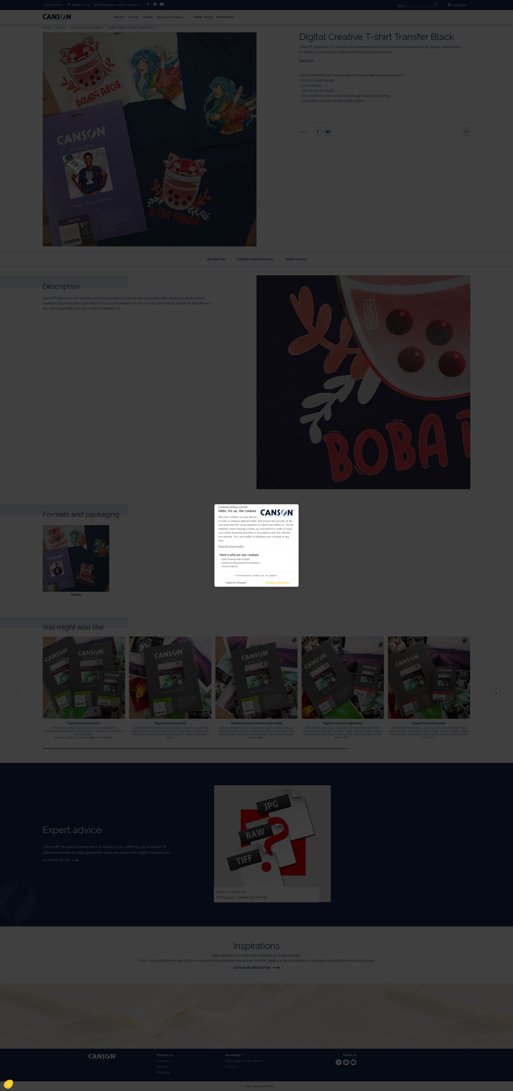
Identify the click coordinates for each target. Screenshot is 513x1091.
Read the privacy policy (231, 546)
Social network (230, 566)
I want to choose (235, 582)
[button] (8, 1084)
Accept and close (278, 582)
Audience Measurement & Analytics (241, 562)
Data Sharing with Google (236, 559)
